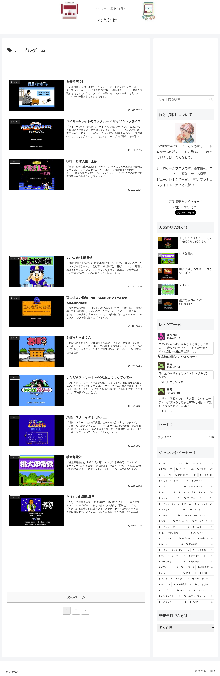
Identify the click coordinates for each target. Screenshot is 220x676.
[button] (211, 99)
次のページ (76, 597)
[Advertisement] (76, 64)
